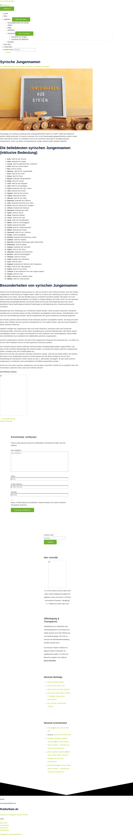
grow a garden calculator (56, 752)
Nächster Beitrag (7, 421)
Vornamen (11, 33)
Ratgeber (7, 19)
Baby (9, 28)
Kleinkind (11, 30)
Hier (47, 604)
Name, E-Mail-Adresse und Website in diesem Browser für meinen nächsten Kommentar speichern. (38, 504)
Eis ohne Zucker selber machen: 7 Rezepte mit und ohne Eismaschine (59, 696)
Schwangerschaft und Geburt (18, 23)
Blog (5, 16)
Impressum (4, 828)
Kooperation (8, 47)
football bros (52, 765)
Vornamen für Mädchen (19, 39)
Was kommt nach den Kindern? (59, 689)
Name (13, 476)
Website (14, 492)
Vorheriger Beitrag (7, 419)
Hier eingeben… (17, 450)
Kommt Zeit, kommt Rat (56, 686)
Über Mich (7, 44)
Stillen (10, 25)
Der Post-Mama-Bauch (56, 682)
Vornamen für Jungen (19, 37)
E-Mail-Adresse (16, 484)
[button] (7, 52)
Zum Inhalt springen (7, 1)
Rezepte (11, 42)
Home (6, 13)
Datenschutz (4, 830)
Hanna (50, 728)
